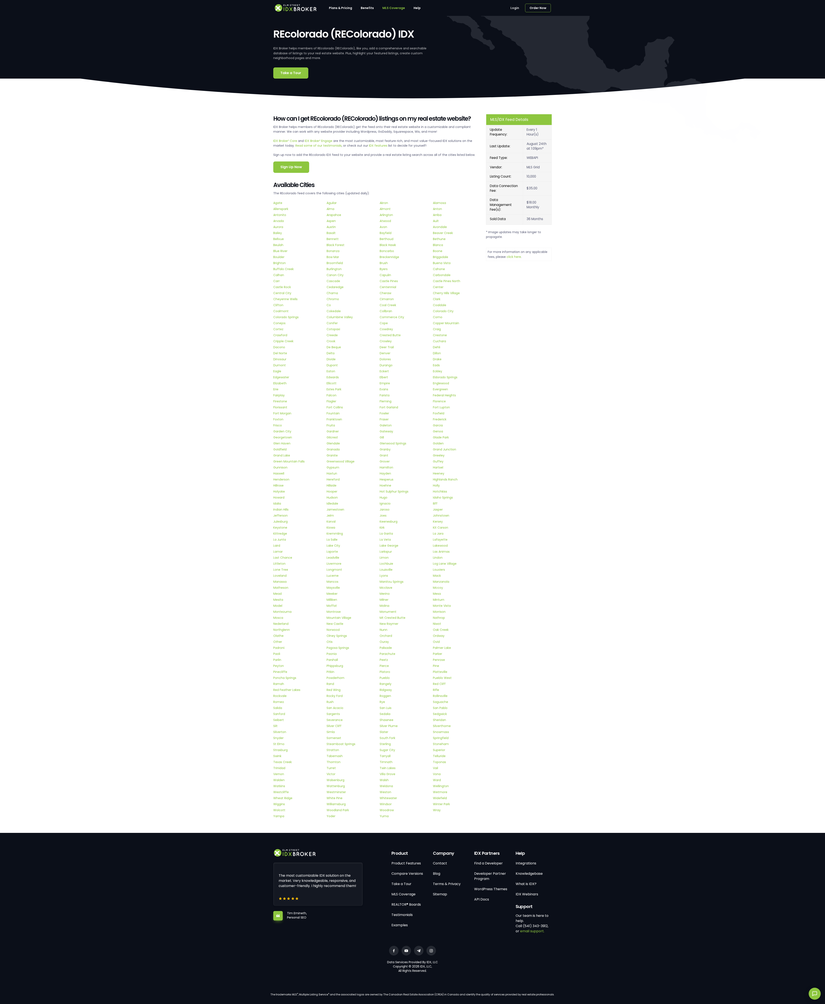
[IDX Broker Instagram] (431, 950)
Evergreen (440, 389)
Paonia (332, 654)
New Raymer (389, 624)
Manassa (280, 582)
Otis (330, 642)
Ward (437, 780)
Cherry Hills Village (446, 293)
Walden (279, 780)
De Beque (334, 347)
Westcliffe (281, 792)
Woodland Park (338, 810)
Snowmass (441, 732)
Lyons (384, 575)
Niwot (437, 624)
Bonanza (333, 251)
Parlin (277, 660)
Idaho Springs (443, 497)
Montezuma (282, 612)
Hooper (332, 491)
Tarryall (385, 756)
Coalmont (281, 311)
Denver (385, 353)
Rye (382, 702)
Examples (399, 925)
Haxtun (332, 473)
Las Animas (441, 551)
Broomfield (335, 263)
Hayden (385, 473)
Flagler (331, 401)
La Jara (438, 533)
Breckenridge (389, 257)
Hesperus (386, 479)
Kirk (382, 527)
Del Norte (280, 353)
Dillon (437, 353)
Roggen (385, 696)
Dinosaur (279, 359)
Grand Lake (281, 455)
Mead (277, 594)
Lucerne (333, 575)
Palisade (386, 648)
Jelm (330, 515)
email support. (532, 931)
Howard (278, 497)
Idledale (332, 503)
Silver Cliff (334, 726)
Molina (384, 606)
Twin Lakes (388, 768)
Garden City (282, 431)
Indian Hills (281, 509)
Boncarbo (387, 251)
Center (438, 287)
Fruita (331, 425)
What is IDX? (526, 883)
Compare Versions (407, 873)
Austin (331, 227)
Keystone (280, 527)
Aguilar (332, 203)
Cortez (278, 329)
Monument (388, 612)
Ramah (278, 684)
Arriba (437, 215)
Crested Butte (390, 335)
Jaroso (385, 509)
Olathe (278, 636)
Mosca (278, 618)
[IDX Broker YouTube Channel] (406, 950)
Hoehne (385, 485)
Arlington (386, 215)
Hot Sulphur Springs (394, 491)
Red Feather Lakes (286, 690)
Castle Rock (282, 287)
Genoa (438, 431)
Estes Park (334, 389)
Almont (385, 209)
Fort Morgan (282, 413)
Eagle (277, 371)
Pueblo (385, 678)
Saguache (440, 702)
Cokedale (334, 311)
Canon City (335, 275)
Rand (330, 684)
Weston (385, 792)
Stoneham (441, 744)
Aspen (331, 221)
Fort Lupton (441, 407)
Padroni (278, 648)
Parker (437, 654)
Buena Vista (442, 263)
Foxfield (438, 413)
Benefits (367, 8)
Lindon (438, 557)
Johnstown (441, 515)
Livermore (334, 563)
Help (417, 8)
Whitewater (388, 798)
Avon (383, 227)
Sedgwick (440, 714)
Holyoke (279, 491)
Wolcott (279, 810)
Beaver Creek (443, 233)
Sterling (385, 744)
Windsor (386, 804)
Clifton (278, 305)
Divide (331, 359)
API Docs (481, 899)
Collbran (386, 311)
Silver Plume (389, 726)
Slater (384, 732)
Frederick (439, 419)
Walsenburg (335, 780)
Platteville (440, 672)
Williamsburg (336, 804)
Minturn (438, 600)
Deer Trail (387, 347)
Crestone (440, 335)
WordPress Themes (490, 889)
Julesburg (280, 521)
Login (514, 8)
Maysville (333, 588)
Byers (384, 269)
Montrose (334, 612)
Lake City (333, 545)
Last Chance (282, 557)
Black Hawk (388, 245)
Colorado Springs (286, 317)
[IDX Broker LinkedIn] (418, 950)
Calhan (278, 275)
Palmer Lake (442, 648)
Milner (384, 600)
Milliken (332, 600)
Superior (439, 750)
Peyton (278, 666)
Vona (437, 774)
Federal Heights (444, 395)
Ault (436, 221)
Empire (385, 383)
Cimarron (387, 299)
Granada (333, 449)
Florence (439, 401)
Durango (386, 365)
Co (329, 305)
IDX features (378, 145)
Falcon (331, 395)
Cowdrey (386, 329)
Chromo (333, 299)
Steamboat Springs (341, 744)
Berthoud (386, 239)
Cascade (333, 281)
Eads (436, 365)
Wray (437, 810)
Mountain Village (339, 618)
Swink (277, 756)
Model (277, 606)
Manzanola (441, 582)
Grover (385, 461)
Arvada (278, 221)
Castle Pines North (446, 281)
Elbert (384, 377)
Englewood (441, 383)
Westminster (336, 792)
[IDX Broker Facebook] (394, 950)
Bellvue (278, 239)
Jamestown (335, 509)
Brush (384, 263)
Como (437, 317)
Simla (331, 732)
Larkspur (386, 551)
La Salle (332, 539)
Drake (437, 359)
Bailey (277, 233)
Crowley (386, 341)
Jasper (438, 509)
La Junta (279, 539)
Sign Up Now (291, 166)
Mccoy (438, 588)
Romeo (278, 702)
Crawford (280, 335)
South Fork (387, 738)
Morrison (439, 612)
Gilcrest (332, 437)
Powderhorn (335, 678)
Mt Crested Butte (392, 618)
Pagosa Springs (338, 648)
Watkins (279, 786)
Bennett (333, 239)
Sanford (279, 714)
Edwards (333, 377)
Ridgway (386, 690)
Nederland (281, 624)
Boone (437, 251)
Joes (383, 515)
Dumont (279, 365)
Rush (330, 702)
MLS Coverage (393, 8)
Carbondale (442, 275)
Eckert (384, 371)
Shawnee (386, 720)
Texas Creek (282, 762)
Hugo (383, 497)
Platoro (385, 672)
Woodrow (387, 810)
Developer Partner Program (490, 876)
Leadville (333, 557)
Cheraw (385, 293)
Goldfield (280, 449)
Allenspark (280, 209)
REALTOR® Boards (406, 904)
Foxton (278, 419)
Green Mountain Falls (289, 461)
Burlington (334, 269)
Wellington (441, 786)
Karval (331, 521)
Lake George (389, 545)
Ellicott (331, 383)
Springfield (441, 738)
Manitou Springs (391, 582)
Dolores (385, 359)
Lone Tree (280, 569)
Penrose (439, 660)
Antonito (279, 215)
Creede (332, 335)
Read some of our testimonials (318, 145)
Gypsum (333, 467)
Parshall (332, 660)
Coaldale (439, 305)
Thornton (334, 762)
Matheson (280, 588)
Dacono (279, 347)
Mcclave (386, 588)
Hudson (332, 497)
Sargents (333, 714)
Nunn (383, 630)
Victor (331, 774)
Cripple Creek (283, 341)
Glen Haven (281, 443)
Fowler (384, 413)
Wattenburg (336, 786)
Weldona (386, 786)
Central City (282, 293)
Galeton (386, 425)
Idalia (277, 503)
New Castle (335, 624)
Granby (385, 449)
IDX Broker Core (285, 141)
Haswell (278, 473)
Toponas (439, 762)
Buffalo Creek (283, 269)
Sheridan (439, 720)
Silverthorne (442, 726)
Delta (331, 353)
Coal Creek (388, 305)
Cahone (439, 269)
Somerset (334, 738)
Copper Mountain (446, 323)
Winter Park (441, 804)
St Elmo (278, 744)
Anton (437, 209)
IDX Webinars (527, 894)
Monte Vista (442, 606)
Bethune (439, 239)
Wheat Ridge (282, 798)
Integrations (526, 863)
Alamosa (439, 203)
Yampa (278, 816)
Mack (437, 575)
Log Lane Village (445, 563)
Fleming (385, 401)
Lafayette (440, 539)
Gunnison (280, 467)
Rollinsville (440, 696)
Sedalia (385, 714)
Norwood (333, 630)
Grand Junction (444, 449)
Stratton (333, 750)
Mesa (437, 594)
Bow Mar (333, 257)
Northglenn (281, 630)
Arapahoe (334, 215)
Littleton (279, 563)
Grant (384, 455)
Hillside (331, 485)
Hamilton (386, 467)
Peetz (384, 660)
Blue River (280, 251)
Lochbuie (386, 563)
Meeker (332, 594)
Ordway (439, 636)
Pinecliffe (280, 672)
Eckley (437, 371)
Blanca (438, 245)
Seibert (278, 720)
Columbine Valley (340, 317)
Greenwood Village (340, 461)
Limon (384, 557)
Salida (277, 708)
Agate (277, 203)
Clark (436, 299)
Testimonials (402, 914)
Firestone (280, 401)
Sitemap (440, 894)
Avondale (440, 227)
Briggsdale (440, 257)
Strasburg (280, 750)
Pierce (384, 666)
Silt (275, 726)
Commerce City (392, 317)
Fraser (384, 419)
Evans (384, 389)
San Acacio (335, 708)
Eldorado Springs (445, 377)
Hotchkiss (440, 491)
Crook (331, 341)
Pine (436, 666)
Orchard (386, 636)
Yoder (331, 816)
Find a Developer (488, 863)
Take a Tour (290, 72)
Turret (331, 768)
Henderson (281, 479)
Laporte (332, 551)
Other (277, 642)
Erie (275, 389)
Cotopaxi (333, 329)
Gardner (333, 431)
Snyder (278, 738)
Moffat (332, 606)
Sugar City (387, 750)
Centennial (388, 287)
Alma (330, 209)
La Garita (386, 533)
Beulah (278, 245)
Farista (385, 395)
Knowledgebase (529, 873)
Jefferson (280, 515)
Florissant (280, 407)
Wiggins (279, 804)
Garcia (438, 425)
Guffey (438, 461)
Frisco (277, 425)
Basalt (331, 233)
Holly (436, 485)
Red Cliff (439, 684)
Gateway (386, 431)
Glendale (333, 443)
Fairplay (279, 395)
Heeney (438, 473)
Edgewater (281, 377)
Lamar (278, 551)
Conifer (332, 323)
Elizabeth (280, 383)
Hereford (333, 479)
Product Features (406, 863)
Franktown (334, 419)
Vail (435, 768)
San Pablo (440, 708)
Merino (385, 594)
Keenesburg (388, 521)
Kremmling (335, 533)
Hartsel (438, 467)
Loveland (280, 575)
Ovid (436, 642)
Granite (332, 455)
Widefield (440, 798)
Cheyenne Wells (285, 299)
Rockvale (280, 696)
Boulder (278, 257)
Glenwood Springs (393, 443)
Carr (276, 281)
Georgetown (282, 437)
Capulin (385, 275)
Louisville (386, 569)
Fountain (333, 413)
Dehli (436, 347)
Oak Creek (441, 630)
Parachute (387, 654)
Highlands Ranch (445, 479)
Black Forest (335, 245)
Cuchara (439, 341)
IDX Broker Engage (319, 141)
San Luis (385, 708)
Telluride (439, 756)
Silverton (279, 732)
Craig (437, 329)
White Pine (334, 798)
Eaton (331, 371)
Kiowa (331, 527)
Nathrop (439, 618)
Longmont (334, 569)
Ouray (384, 642)
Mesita (278, 600)
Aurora (278, 227)
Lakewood (440, 545)
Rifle (436, 690)
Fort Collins (335, 407)
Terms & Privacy (447, 883)
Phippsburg (335, 666)
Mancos (332, 582)
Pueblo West (442, 678)
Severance (335, 720)
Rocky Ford (335, 696)
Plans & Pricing (340, 8)
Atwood (385, 221)
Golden (438, 443)
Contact (440, 863)
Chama (332, 293)
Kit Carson (440, 527)
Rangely (385, 684)
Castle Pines (389, 281)
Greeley (439, 455)
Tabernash (335, 756)
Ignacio (385, 503)
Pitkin (330, 672)
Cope (384, 323)
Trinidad (279, 768)
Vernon (278, 774)
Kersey (438, 521)
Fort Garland (389, 407)
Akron (384, 203)
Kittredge (280, 533)
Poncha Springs (284, 678)
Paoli (276, 654)
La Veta (385, 539)
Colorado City (443, 311)
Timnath (386, 762)
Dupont (332, 365)
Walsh (384, 780)
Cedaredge (335, 287)
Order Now (538, 8)
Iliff (435, 503)
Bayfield (385, 233)
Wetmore (440, 792)
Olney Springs (337, 636)
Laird (276, 545)
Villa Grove (387, 774)
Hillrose (278, 485)
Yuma (384, 816)
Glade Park (441, 437)
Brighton (279, 263)
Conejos (279, 323)
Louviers (439, 569)
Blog (436, 873)
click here (514, 257)
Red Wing (334, 690)
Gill (382, 437)
